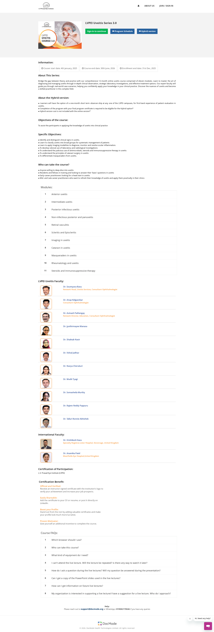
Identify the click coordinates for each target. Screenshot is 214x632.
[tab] (109, 194)
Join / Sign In (166, 5)
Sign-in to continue (96, 31)
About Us (149, 5)
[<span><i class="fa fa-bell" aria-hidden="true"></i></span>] (138, 6)
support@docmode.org (92, 609)
